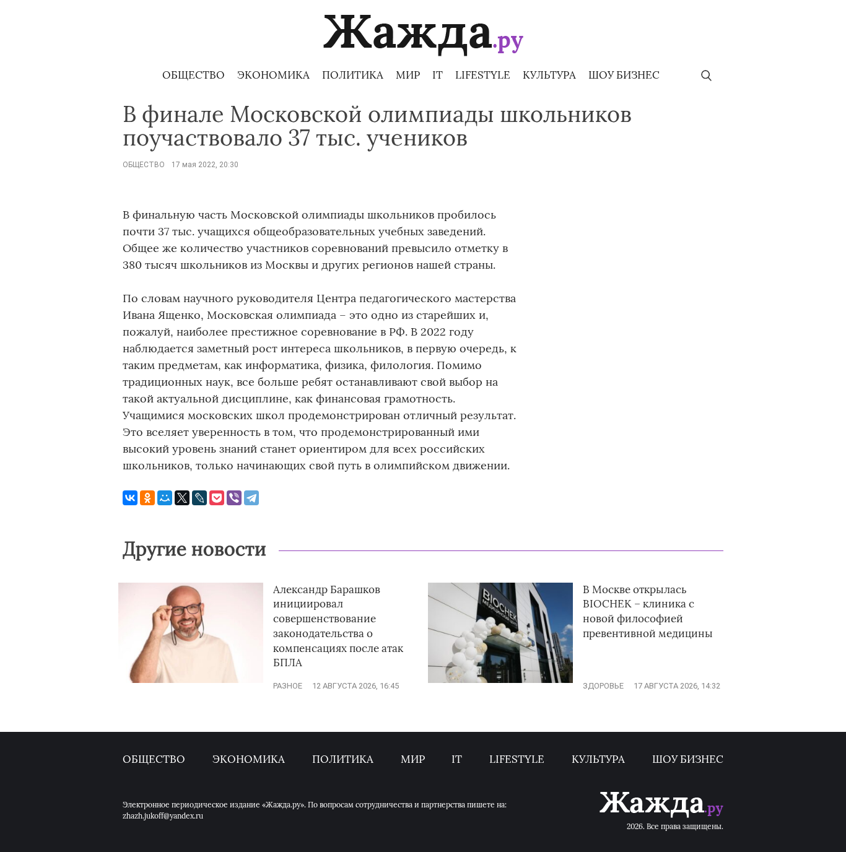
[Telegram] (251, 497)
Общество (193, 75)
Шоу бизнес (624, 75)
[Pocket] (216, 497)
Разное (287, 685)
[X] (182, 497)
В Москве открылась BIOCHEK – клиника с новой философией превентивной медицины (648, 611)
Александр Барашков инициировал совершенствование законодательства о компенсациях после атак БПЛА (338, 626)
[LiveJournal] (199, 497)
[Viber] (234, 497)
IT (437, 75)
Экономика (273, 75)
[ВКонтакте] (130, 497)
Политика (352, 75)
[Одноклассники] (147, 497)
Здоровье (603, 685)
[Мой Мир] (164, 497)
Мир (408, 75)
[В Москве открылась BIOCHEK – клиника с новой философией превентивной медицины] (500, 680)
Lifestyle (482, 75)
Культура (549, 75)
